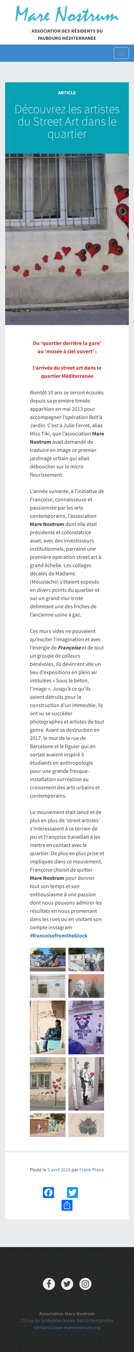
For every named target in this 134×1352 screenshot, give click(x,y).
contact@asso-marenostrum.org (67, 1327)
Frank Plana (91, 1169)
